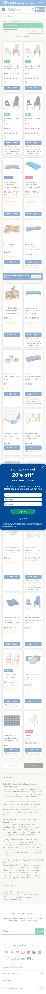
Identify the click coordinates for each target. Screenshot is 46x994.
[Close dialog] (43, 466)
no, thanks (23, 518)
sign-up (23, 511)
